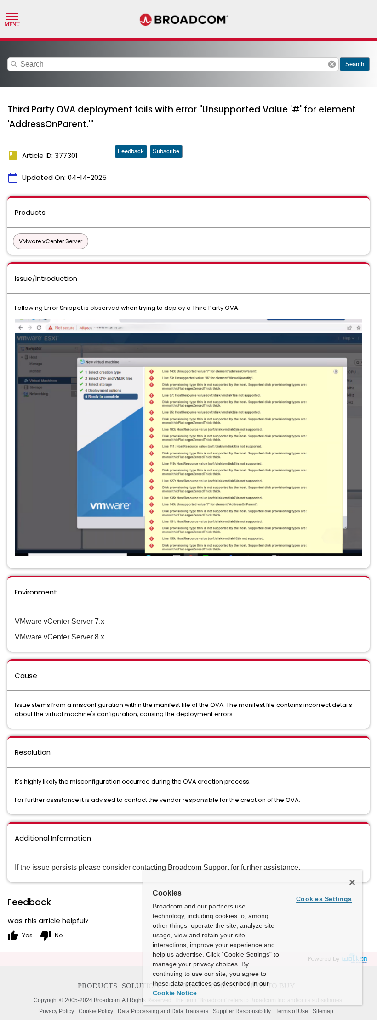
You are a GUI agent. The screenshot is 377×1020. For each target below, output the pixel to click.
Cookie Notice (175, 993)
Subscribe (166, 151)
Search (354, 64)
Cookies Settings (324, 898)
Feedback (131, 151)
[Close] (352, 882)
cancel (332, 64)
